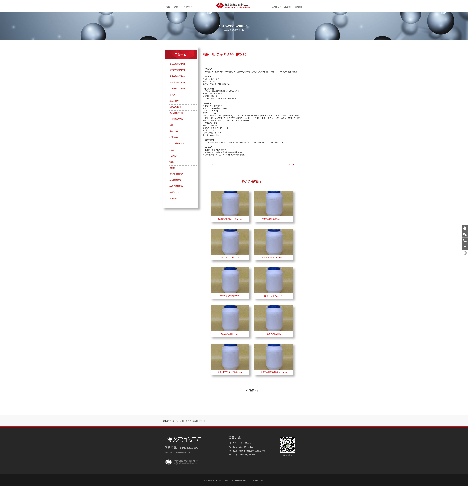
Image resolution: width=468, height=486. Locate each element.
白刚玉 (182, 421)
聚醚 (171, 125)
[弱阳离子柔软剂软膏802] (230, 268)
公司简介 (176, 6)
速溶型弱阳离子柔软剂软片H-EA (274, 372)
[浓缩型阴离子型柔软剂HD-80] (230, 192)
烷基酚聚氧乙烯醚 (177, 70)
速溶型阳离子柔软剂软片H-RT (230, 372)
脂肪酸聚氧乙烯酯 (177, 76)
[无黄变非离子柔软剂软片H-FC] (273, 192)
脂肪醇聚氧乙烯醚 (177, 64)
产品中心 (187, 6)
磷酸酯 (172, 168)
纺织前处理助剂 (176, 174)
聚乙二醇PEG (175, 101)
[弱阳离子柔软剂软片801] (273, 268)
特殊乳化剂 (174, 192)
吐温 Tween (174, 137)
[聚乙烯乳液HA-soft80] (230, 306)
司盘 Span (173, 131)
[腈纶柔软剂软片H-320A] (230, 230)
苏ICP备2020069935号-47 (241, 480)
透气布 (188, 421)
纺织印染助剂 (175, 180)
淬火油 (175, 421)
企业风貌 (287, 6)
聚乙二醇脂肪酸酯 (177, 143)
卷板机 (195, 421)
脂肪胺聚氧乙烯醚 (177, 89)
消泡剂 (172, 150)
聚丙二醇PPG (175, 107)
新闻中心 (275, 6)
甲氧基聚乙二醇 (176, 119)
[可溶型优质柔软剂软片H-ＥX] (273, 230)
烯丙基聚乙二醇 (176, 113)
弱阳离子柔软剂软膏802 (230, 296)
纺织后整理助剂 (176, 186)
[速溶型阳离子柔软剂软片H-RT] (230, 345)
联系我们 (298, 6)
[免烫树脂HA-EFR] (273, 306)
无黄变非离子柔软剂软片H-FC (274, 219)
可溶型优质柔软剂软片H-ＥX (273, 257)
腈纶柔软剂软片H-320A (229, 257)
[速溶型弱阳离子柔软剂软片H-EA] (273, 345)
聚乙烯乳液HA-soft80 (230, 334)
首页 (168, 6)
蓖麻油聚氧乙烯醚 (177, 82)
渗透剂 (172, 162)
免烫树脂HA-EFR (274, 334)
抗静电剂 (173, 156)
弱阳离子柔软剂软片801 (273, 296)
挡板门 (202, 421)
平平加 (172, 95)
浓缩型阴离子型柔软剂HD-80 (230, 219)
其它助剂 (173, 198)
